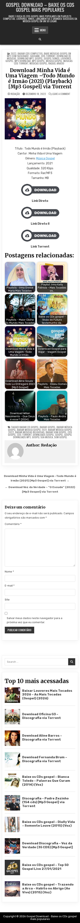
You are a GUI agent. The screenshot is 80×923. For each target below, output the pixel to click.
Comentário (13, 524)
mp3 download (23, 61)
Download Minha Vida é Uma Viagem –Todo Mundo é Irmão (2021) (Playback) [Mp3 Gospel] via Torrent (40, 78)
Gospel (39, 58)
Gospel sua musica (42, 437)
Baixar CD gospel (29, 427)
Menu (43, 30)
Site (7, 599)
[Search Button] (40, 39)
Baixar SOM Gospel (56, 432)
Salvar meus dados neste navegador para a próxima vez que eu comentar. (34, 620)
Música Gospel (45, 158)
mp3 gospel (38, 61)
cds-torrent (24, 434)
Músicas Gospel (38, 63)
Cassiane (35, 56)
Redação (15, 94)
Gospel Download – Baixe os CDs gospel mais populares (40, 7)
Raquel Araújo (56, 63)
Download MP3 (25, 58)
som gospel (60, 437)
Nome (9, 571)
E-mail (10, 585)
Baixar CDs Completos (30, 53)
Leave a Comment (61, 94)
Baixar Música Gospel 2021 (32, 429)
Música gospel (54, 61)
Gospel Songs (51, 58)
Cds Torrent (48, 56)
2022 (13, 53)
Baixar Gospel (47, 427)
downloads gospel (43, 434)
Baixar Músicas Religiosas (30, 432)
